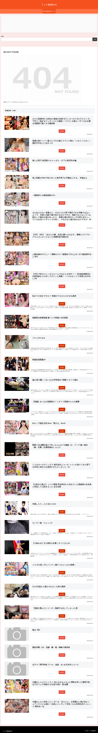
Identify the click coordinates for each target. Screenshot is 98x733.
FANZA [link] (62, 131)
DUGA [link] (62, 304)
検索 (2, 36)
